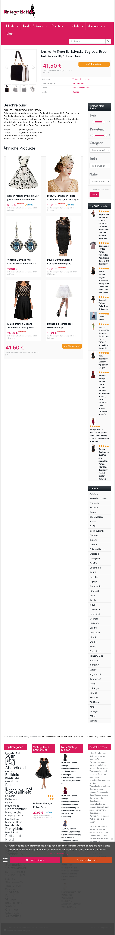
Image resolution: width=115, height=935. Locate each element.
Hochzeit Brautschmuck (14, 816)
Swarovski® (95, 679)
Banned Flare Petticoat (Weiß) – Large (59, 325)
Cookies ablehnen (87, 860)
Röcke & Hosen (34, 26)
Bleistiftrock (12, 781)
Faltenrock (12, 799)
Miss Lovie (95, 632)
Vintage (93, 693)
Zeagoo (93, 720)
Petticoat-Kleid (14, 837)
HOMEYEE (94, 591)
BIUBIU (93, 526)
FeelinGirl (94, 577)
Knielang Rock (12, 819)
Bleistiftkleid (13, 778)
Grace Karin (95, 586)
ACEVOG (94, 493)
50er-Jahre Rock (12, 753)
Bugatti (93, 540)
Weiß (88, 88)
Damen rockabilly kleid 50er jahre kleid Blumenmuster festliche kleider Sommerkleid (22, 197)
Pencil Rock (12, 832)
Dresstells (94, 554)
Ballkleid (12, 774)
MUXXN (93, 642)
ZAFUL (93, 716)
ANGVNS (94, 507)
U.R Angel (94, 688)
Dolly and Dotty (97, 549)
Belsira (93, 521)
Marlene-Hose (13, 822)
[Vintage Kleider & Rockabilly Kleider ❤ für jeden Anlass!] (20, 11)
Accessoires (95, 26)
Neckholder (13, 825)
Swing (93, 683)
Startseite (8, 736)
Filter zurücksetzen (101, 189)
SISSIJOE (94, 665)
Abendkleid (15, 767)
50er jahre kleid (10, 759)
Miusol (93, 637)
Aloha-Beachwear (98, 498)
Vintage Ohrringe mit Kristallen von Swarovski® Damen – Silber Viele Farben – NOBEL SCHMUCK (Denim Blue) (22, 261)
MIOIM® (93, 628)
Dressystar (95, 558)
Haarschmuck (16, 809)
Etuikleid (10, 795)
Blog (9, 33)
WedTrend (95, 702)
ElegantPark (95, 567)
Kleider (11, 26)
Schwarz (81, 88)
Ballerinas (10, 771)
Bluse (10, 784)
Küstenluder (95, 609)
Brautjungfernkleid (19, 788)
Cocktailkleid (18, 792)
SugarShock (96, 674)
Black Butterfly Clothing (97, 533)
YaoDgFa (94, 711)
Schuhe (76, 26)
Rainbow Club (96, 655)
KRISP (93, 604)
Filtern (94, 194)
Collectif (93, 544)
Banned (75, 92)
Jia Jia (93, 600)
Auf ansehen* (94, 64)
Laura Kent (95, 614)
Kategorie (96, 143)
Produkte (18, 736)
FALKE (93, 572)
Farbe (93, 158)
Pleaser (93, 646)
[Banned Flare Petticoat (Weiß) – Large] (63, 301)
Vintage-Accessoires (81, 79)
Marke (93, 174)
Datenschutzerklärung (57, 853)
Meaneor (94, 618)
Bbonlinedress (96, 517)
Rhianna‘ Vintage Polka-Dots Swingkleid (42, 805)
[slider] (93, 121)
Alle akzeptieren (35, 860)
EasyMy (93, 563)
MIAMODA (95, 623)
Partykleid (14, 828)
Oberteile (58, 26)
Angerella (94, 503)
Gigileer (93, 581)
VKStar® (94, 697)
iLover (93, 595)
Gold (74, 88)
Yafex (92, 706)
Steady (93, 669)
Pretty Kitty (95, 651)
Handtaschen (78, 83)
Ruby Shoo (95, 660)
